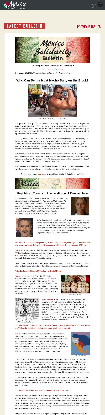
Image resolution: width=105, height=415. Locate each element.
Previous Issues (89, 26)
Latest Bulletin (25, 26)
